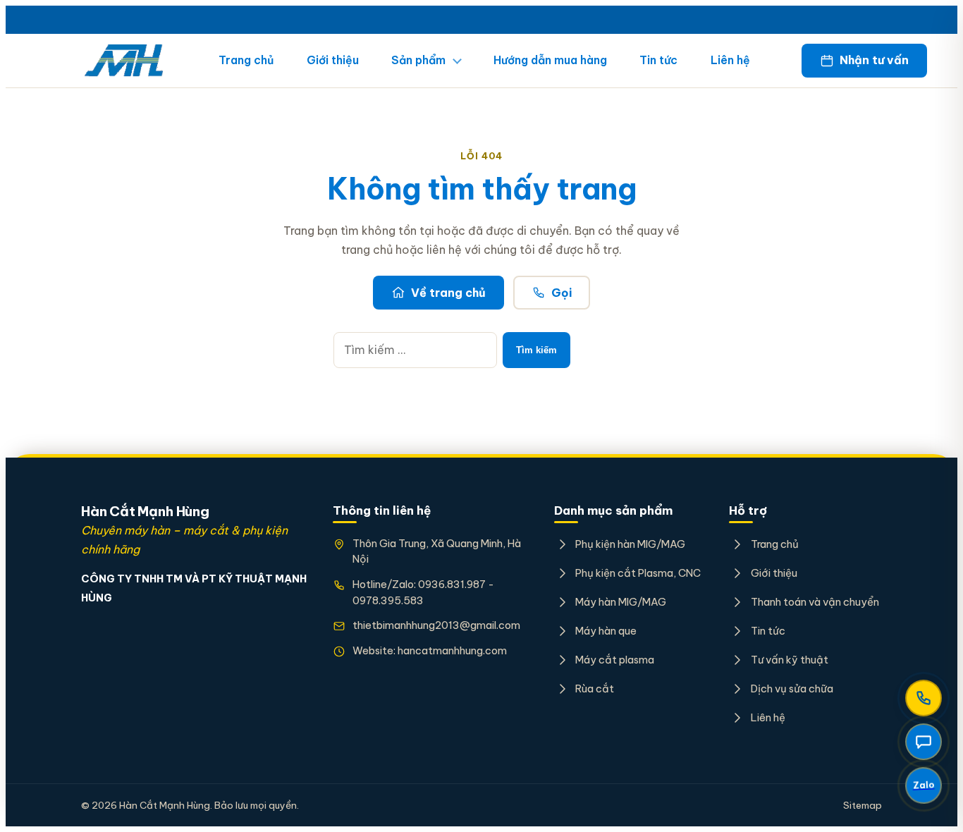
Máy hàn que (606, 630)
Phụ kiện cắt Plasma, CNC (638, 573)
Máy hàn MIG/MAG (620, 601)
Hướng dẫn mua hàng (550, 60)
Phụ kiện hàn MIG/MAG (630, 544)
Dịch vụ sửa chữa (792, 688)
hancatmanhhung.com (452, 650)
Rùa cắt (594, 688)
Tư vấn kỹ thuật (789, 659)
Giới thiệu (333, 60)
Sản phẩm (418, 60)
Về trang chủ (448, 293)
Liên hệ (730, 60)
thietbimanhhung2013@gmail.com (436, 625)
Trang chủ (246, 60)
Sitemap (862, 805)
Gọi (561, 293)
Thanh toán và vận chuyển (814, 601)
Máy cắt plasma (614, 659)
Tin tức (658, 60)
